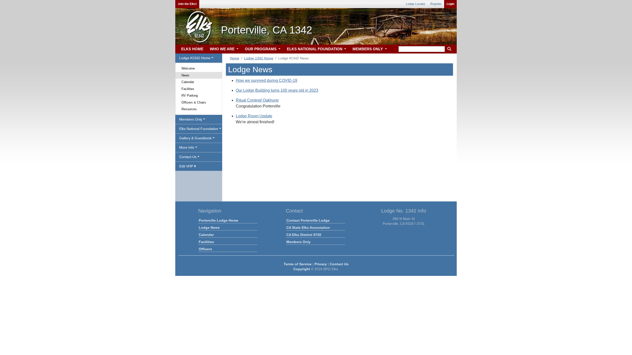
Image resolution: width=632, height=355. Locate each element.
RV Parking (189, 95)
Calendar (187, 82)
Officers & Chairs (193, 102)
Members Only (298, 242)
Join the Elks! (187, 4)
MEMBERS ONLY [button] (368, 49)
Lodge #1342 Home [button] (194, 58)
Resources (189, 109)
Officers (205, 249)
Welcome (188, 68)
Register (436, 4)
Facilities (187, 89)
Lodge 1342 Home (258, 58)
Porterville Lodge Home (218, 220)
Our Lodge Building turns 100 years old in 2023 (277, 90)
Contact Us (339, 264)
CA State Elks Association (308, 228)
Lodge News (209, 228)
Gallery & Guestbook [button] (195, 138)
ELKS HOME (192, 49)
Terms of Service (298, 264)
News (185, 75)
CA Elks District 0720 (303, 235)
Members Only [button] (190, 119)
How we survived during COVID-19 (266, 80)
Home (234, 58)
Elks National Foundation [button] (198, 129)
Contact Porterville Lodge (308, 220)
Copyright (301, 269)
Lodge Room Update (254, 116)
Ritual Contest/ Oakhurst (257, 100)
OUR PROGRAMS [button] (261, 49)
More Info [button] (186, 147)
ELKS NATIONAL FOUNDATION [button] (315, 49)
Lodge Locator (415, 4)
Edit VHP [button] (186, 166)
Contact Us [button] (188, 157)
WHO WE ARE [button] (223, 49)
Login (450, 4)
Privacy (321, 264)
